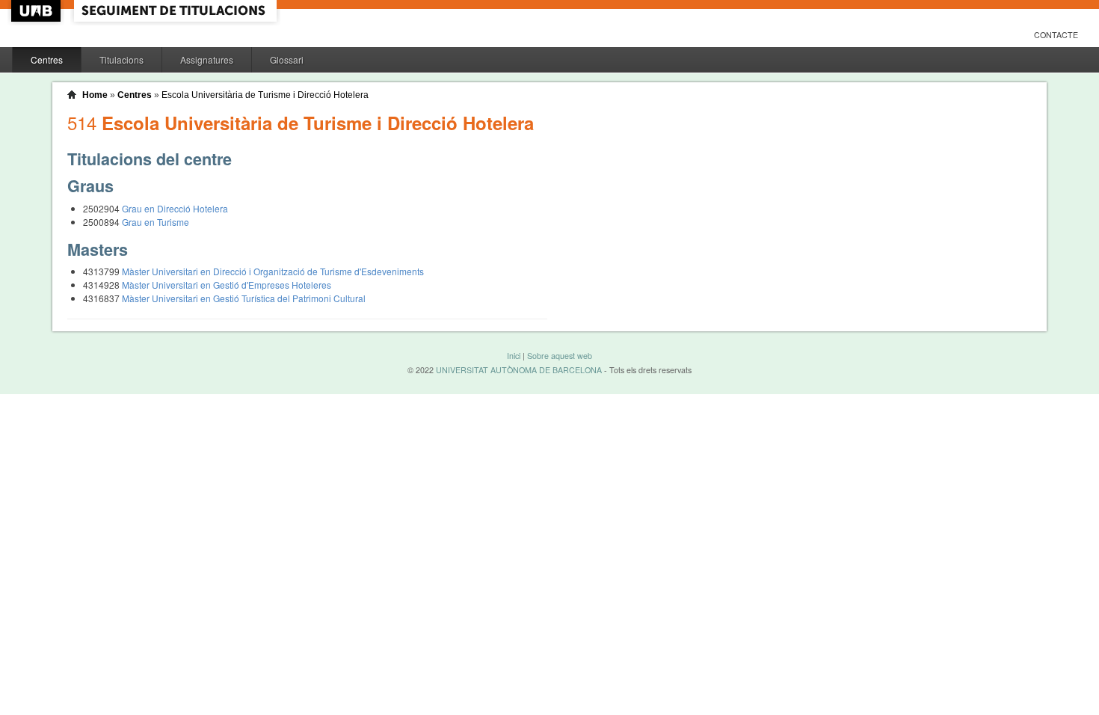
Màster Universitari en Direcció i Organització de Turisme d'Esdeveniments (273, 271)
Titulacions (121, 59)
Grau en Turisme (155, 221)
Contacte (1056, 34)
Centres (47, 59)
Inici (513, 355)
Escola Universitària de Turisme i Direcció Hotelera (265, 95)
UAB (37, 11)
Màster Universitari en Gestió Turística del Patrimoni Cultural (244, 298)
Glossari (287, 59)
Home (95, 95)
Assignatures (206, 59)
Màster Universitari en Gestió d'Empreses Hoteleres (226, 284)
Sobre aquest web (559, 355)
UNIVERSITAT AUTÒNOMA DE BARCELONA (519, 369)
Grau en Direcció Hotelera (175, 208)
